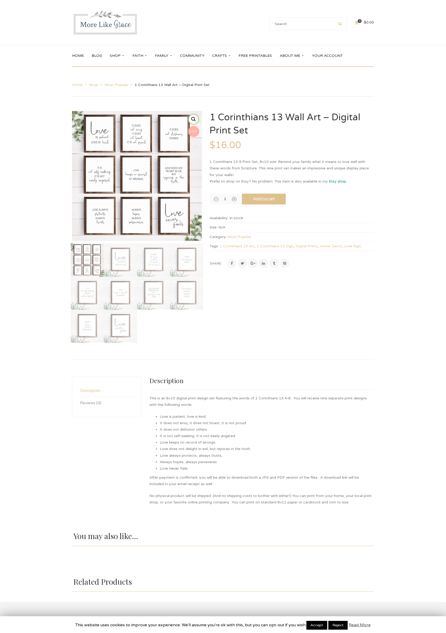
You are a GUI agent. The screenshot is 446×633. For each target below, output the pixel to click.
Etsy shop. (338, 181)
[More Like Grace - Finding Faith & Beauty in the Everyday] (105, 22)
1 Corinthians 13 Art (237, 246)
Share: (216, 264)
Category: (218, 237)
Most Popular (116, 85)
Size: (213, 227)
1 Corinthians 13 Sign (275, 246)
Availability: (219, 218)
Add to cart (264, 199)
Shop (93, 85)
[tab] (107, 390)
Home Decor (331, 246)
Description (90, 390)
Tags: (214, 246)
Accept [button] (316, 625)
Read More (360, 625)
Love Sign (352, 246)
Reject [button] (338, 625)
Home (77, 85)
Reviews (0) (90, 403)
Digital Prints (307, 246)
